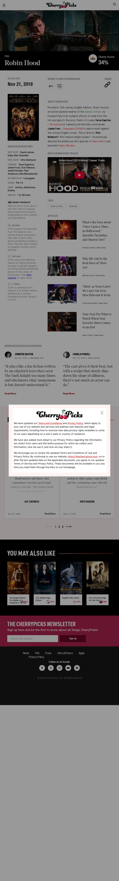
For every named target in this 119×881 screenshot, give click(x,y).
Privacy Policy (75, 423)
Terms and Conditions (50, 423)
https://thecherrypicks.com (83, 456)
